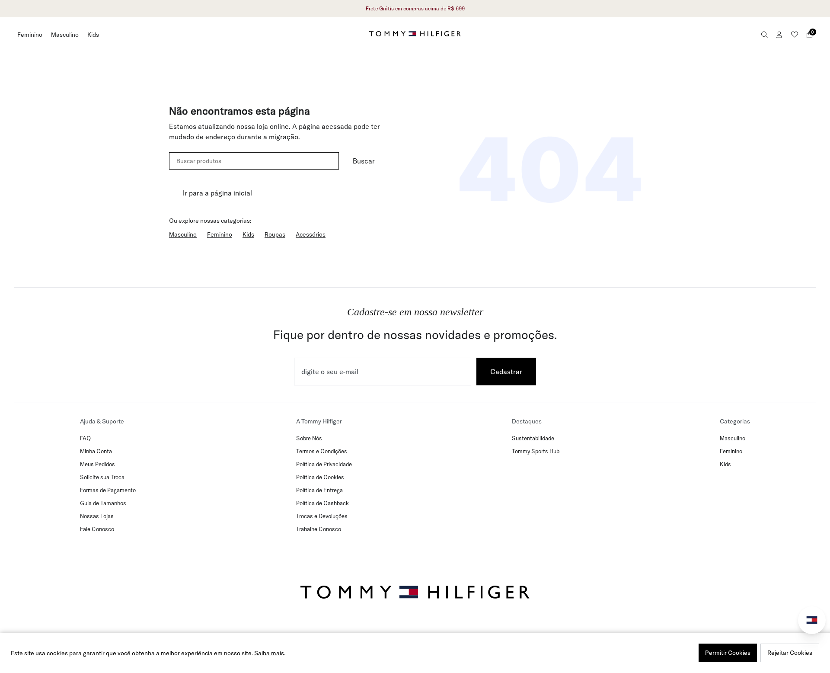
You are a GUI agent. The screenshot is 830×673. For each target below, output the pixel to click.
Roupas (275, 234)
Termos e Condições (321, 451)
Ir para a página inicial (217, 193)
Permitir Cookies (727, 653)
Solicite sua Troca (102, 477)
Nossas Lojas (97, 516)
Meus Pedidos (97, 464)
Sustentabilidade (533, 438)
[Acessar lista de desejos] (794, 34)
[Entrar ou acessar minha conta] (779, 34)
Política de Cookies (320, 477)
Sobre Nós (309, 438)
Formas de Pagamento (108, 490)
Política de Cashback (322, 503)
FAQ (85, 438)
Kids (93, 34)
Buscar (364, 161)
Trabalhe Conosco (318, 529)
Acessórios (311, 234)
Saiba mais (269, 653)
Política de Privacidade (324, 464)
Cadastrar (506, 371)
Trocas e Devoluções (322, 516)
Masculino (65, 34)
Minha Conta (96, 451)
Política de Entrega (319, 490)
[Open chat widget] (812, 620)
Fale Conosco (97, 529)
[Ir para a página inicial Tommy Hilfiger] (415, 33)
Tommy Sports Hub (535, 451)
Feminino (29, 34)
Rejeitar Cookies (789, 653)
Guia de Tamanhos (103, 503)
